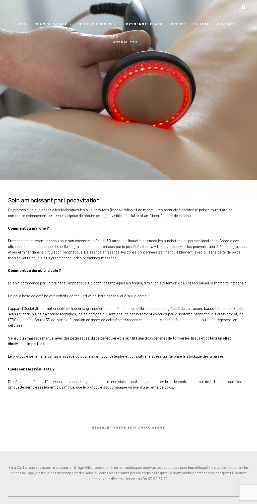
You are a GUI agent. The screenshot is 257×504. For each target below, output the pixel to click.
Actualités (125, 42)
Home (20, 24)
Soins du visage (50, 24)
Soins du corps (95, 24)
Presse (178, 24)
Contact (226, 24)
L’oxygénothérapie (143, 24)
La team (201, 24)
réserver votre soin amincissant (128, 427)
